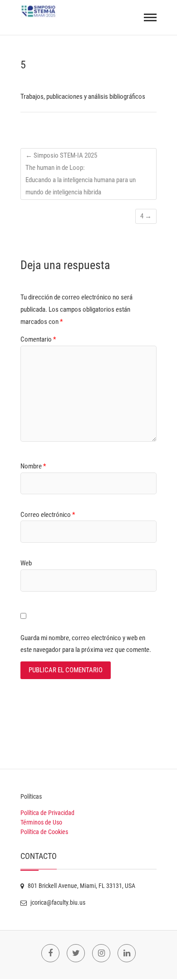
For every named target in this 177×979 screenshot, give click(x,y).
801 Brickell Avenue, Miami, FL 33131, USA (80, 885)
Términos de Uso (41, 822)
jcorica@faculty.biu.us (57, 902)
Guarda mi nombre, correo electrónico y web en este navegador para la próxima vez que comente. (85, 644)
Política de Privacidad (47, 812)
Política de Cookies (44, 831)
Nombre (33, 466)
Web (26, 563)
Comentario (38, 339)
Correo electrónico (47, 515)
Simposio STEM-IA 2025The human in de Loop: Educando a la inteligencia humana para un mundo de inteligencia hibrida (80, 173)
